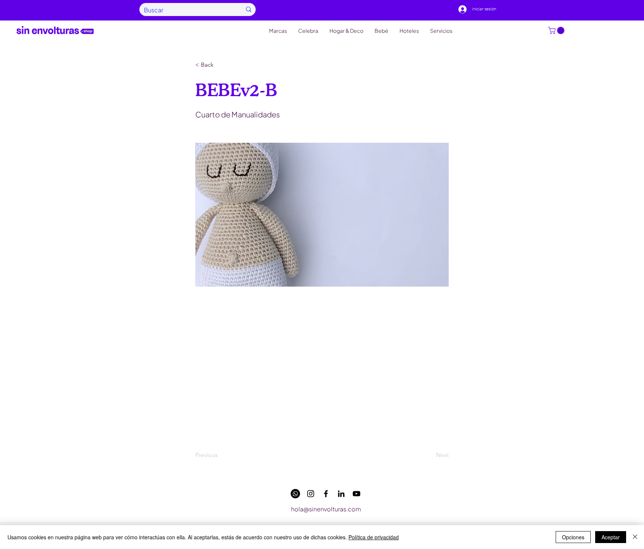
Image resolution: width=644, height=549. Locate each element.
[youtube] (356, 493)
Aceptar (611, 537)
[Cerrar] (635, 537)
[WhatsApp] (295, 493)
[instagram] (310, 493)
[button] (557, 30)
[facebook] (326, 493)
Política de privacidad (373, 537)
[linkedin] (341, 493)
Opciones (573, 537)
